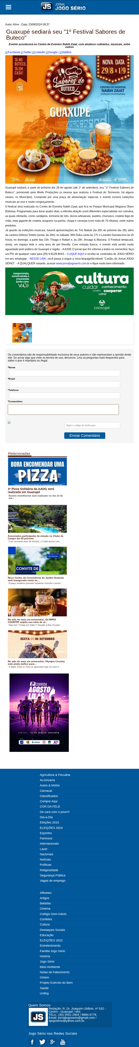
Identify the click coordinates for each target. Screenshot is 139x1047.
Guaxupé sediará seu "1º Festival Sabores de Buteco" (65, 34)
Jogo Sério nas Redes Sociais (52, 1033)
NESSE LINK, (38, 258)
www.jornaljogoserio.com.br (73, 263)
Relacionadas (19, 453)
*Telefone (13, 390)
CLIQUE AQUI (75, 253)
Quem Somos (39, 1005)
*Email (11, 378)
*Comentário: (15, 401)
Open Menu (8, 7)
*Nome (11, 367)
